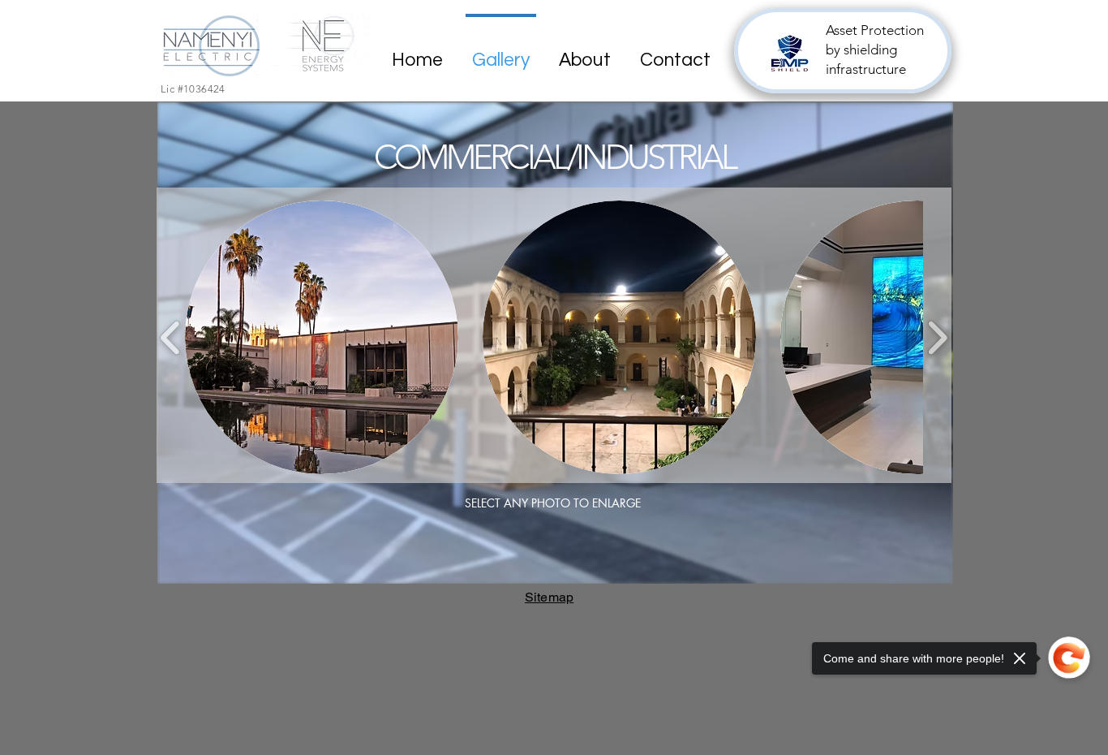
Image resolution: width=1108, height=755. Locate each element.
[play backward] (170, 338)
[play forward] (937, 338)
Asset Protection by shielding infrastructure (875, 49)
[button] (321, 337)
